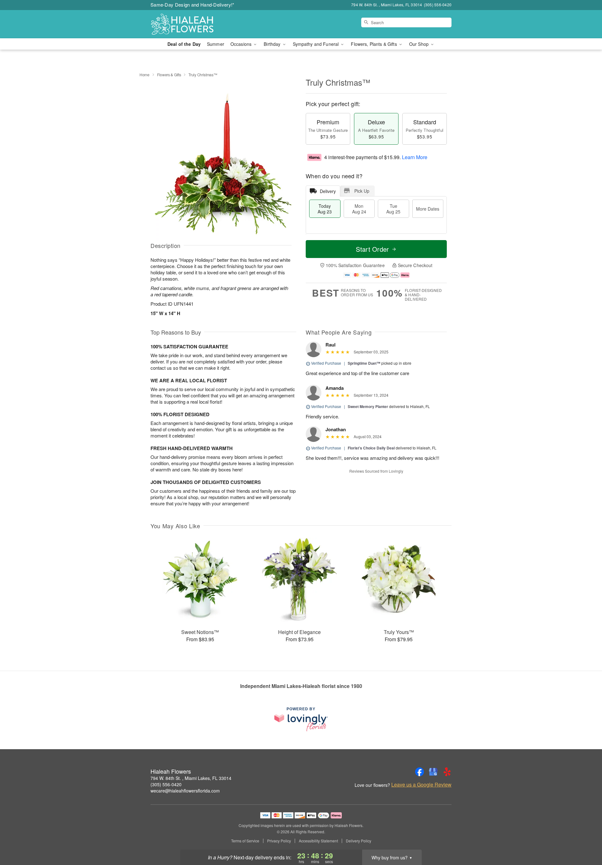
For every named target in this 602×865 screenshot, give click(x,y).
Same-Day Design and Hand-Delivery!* (192, 4)
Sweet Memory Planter (368, 406)
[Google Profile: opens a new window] (433, 771)
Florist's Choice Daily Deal (371, 448)
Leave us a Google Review (421, 784)
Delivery (328, 191)
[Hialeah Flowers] (195, 24)
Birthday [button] (273, 44)
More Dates (427, 209)
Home (145, 74)
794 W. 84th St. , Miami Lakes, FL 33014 (190, 778)
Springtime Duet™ (364, 363)
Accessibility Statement (318, 841)
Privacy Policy (279, 841)
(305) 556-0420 (166, 784)
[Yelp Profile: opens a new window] (447, 771)
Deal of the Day (184, 44)
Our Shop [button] (419, 44)
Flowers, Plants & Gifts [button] (374, 44)
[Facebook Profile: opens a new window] (419, 771)
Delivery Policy (358, 841)
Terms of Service (245, 841)
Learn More (414, 157)
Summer (215, 44)
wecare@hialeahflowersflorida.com (185, 790)
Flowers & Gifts (169, 74)
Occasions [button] (241, 44)
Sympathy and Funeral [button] (316, 44)
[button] (585, 838)
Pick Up (361, 191)
